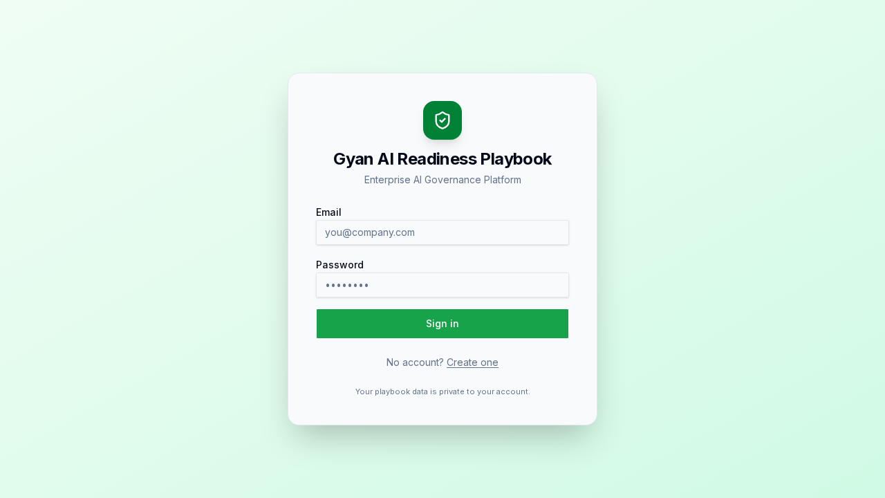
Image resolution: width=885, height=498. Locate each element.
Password (340, 264)
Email (329, 212)
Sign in (442, 323)
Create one (473, 362)
